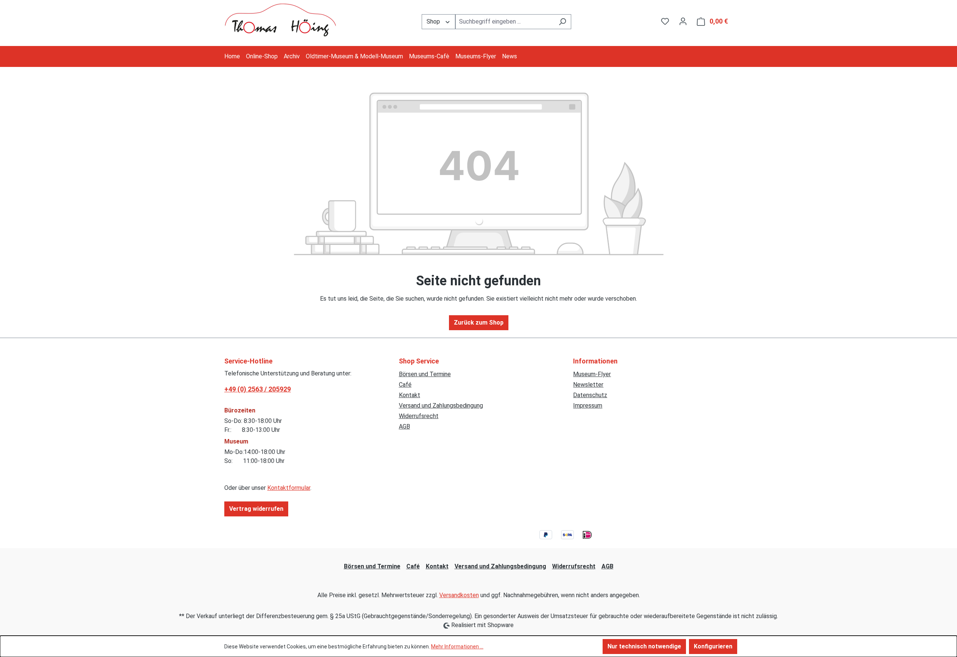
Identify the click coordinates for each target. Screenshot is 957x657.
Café (405, 384)
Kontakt (409, 395)
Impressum (587, 405)
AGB (404, 426)
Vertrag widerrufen (256, 508)
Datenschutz (590, 395)
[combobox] (504, 21)
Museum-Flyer (592, 374)
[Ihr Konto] (683, 21)
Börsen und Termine (425, 374)
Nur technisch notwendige (644, 646)
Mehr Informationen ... (457, 647)
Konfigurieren (713, 646)
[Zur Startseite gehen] (280, 20)
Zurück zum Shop (479, 322)
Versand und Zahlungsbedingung (441, 405)
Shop (434, 21)
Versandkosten (459, 595)
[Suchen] (562, 21)
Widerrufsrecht (419, 416)
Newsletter (588, 384)
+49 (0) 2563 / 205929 (257, 389)
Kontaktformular (288, 487)
